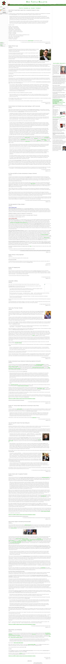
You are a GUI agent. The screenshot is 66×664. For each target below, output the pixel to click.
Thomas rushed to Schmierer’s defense (16, 637)
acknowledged (46, 137)
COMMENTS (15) (47, 103)
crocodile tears (43, 567)
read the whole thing (21, 111)
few (40, 311)
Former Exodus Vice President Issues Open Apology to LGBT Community (24, 106)
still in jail (20, 653)
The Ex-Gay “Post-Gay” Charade (15, 307)
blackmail (24, 540)
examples (42, 311)
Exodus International (45, 102)
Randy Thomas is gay (13, 45)
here (26, 211)
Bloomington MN (16, 250)
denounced (38, 140)
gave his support (30, 40)
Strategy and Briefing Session (45, 242)
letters (33, 504)
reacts (26, 185)
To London (10, 648)
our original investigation (44, 234)
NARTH (41, 200)
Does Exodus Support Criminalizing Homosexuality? (20, 521)
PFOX (42, 200)
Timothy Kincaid (2, 43)
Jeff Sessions (34, 250)
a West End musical (45, 650)
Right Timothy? (33, 183)
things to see (12, 651)
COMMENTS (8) (47, 278)
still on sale (39, 238)
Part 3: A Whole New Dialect (56, 101)
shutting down (27, 141)
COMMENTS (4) (47, 201)
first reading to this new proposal (15, 542)
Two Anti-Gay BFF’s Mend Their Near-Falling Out (19, 422)
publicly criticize (27, 137)
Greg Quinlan (38, 200)
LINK (49, 43)
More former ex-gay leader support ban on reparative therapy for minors (24, 10)
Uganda (49, 401)
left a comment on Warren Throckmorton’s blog (41, 546)
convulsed (28, 176)
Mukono (41, 644)
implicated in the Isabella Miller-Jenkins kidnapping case (19, 222)
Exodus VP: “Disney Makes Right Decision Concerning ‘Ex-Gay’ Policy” (24, 405)
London (33, 335)
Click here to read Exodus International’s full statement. (16, 400)
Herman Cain (31, 250)
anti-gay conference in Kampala (13, 366)
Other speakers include (37, 223)
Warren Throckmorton (48, 517)
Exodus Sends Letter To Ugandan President (18, 473)
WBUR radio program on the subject (18, 329)
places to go (17, 651)
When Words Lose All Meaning (15, 629)
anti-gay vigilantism (12, 540)
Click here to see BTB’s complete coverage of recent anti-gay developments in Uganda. (22, 398)
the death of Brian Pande (17, 541)
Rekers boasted (46, 237)
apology (45, 140)
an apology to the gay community (34, 109)
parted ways (34, 417)
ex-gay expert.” (39, 538)
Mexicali (37, 335)
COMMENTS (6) (47, 420)
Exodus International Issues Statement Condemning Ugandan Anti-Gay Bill (25, 361)
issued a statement (14, 14)
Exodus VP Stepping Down (14, 267)
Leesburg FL (48, 250)
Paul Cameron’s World (56, 85)
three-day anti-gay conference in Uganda (22, 538)
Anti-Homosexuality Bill (39, 364)
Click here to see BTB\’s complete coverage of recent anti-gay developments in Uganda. (22, 514)
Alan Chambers (27, 200)
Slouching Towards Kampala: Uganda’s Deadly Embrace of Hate (59, 76)
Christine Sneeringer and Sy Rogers (28, 650)
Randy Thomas (48, 102)
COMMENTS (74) (47, 358)
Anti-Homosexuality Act (45, 477)
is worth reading (19, 160)
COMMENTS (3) (47, 658)
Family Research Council (27, 250)
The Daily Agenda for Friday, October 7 (17, 204)
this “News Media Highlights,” (18, 591)
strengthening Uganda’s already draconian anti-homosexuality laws (32, 539)
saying (44, 388)
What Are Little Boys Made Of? (57, 65)
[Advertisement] (3, 28)
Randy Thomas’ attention (24, 437)
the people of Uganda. (18, 342)
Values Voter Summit (28, 220)
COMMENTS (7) (47, 471)
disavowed (35, 138)
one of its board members (38, 365)
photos (26, 651)
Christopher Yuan (34, 517)
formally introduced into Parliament (23, 385)
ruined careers (30, 540)
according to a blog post (36, 270)
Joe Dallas (37, 250)
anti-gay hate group (17, 220)
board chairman (43, 139)
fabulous (12, 650)
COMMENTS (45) (47, 43)
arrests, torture (20, 540)
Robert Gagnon (48, 200)
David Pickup (31, 200)
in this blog (44, 443)
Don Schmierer (38, 401)
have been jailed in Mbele (32, 644)
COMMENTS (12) (47, 305)
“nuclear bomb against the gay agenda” (38, 367)
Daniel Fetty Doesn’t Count (57, 145)
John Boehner (40, 250)
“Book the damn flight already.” (18, 642)
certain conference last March (45, 511)
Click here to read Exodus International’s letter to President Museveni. (18, 516)
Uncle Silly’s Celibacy (13, 280)
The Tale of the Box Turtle (3, 44)
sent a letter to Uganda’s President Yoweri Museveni (27, 477)
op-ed (36, 504)
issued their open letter (14, 384)
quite (38, 311)
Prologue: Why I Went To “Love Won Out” (58, 99)
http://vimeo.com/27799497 (12, 259)
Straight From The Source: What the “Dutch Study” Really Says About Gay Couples (58, 133)
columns (38, 504)
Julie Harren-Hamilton (44, 250)
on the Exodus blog (11, 451)
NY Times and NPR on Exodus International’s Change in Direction (23, 173)
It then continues (31, 480)
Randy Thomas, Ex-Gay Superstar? (16, 254)
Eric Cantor (19, 250)
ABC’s (39, 388)
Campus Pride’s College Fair (29, 208)
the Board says (25, 371)
